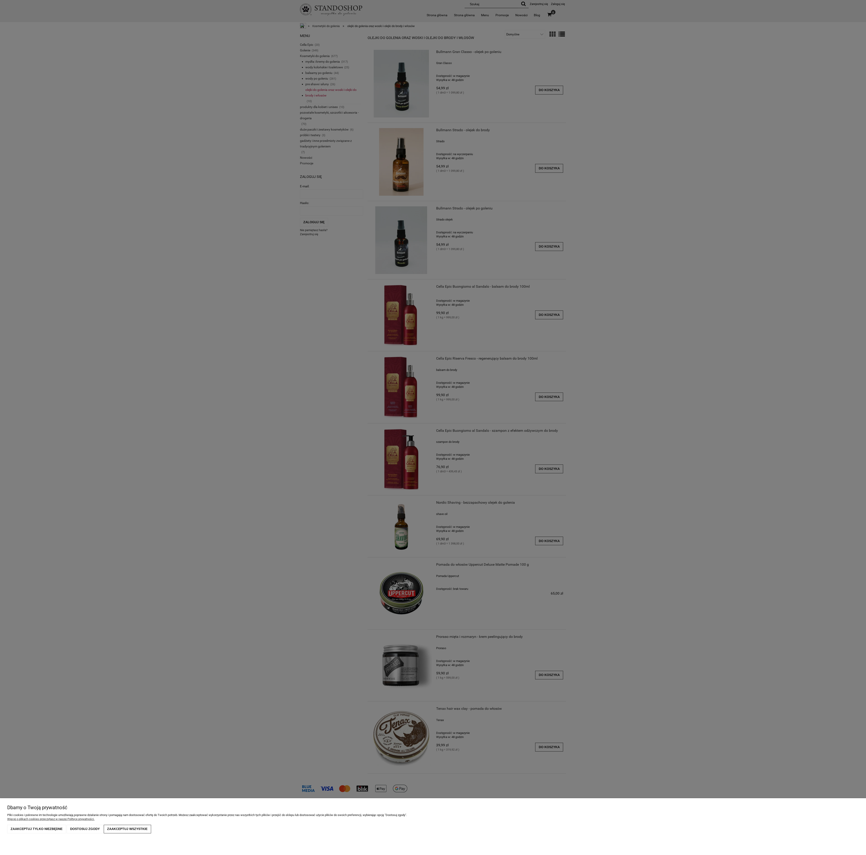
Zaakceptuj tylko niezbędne (36, 829)
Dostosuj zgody (85, 829)
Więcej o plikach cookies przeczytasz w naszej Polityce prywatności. (50, 819)
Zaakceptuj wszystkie (127, 829)
